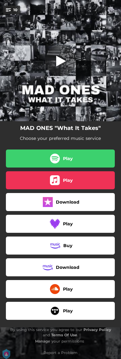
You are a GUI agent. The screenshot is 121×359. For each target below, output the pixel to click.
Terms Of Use (64, 335)
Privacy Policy (97, 329)
